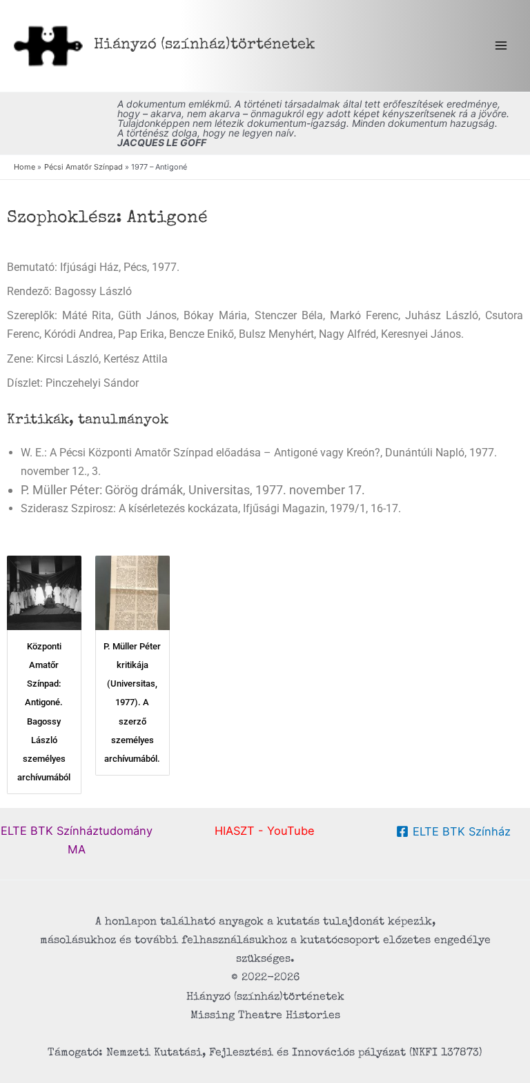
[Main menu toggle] (500, 45)
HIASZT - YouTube (265, 831)
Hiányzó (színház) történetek (204, 45)
